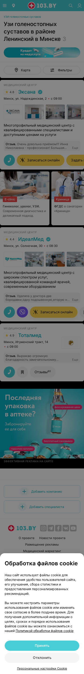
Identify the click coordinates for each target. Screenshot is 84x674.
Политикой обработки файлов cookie (45, 631)
